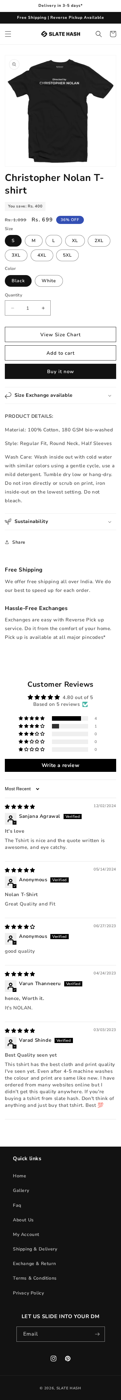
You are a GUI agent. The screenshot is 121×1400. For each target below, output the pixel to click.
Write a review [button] (60, 765)
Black (18, 281)
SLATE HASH (68, 1388)
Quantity (13, 295)
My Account (26, 1234)
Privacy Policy (28, 1293)
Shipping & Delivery (35, 1249)
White (49, 281)
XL (75, 241)
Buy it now (60, 371)
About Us (23, 1220)
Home (19, 1176)
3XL (16, 255)
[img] (20, 807)
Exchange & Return (34, 1264)
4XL (41, 255)
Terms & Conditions (35, 1278)
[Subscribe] (97, 1334)
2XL (99, 241)
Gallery (21, 1190)
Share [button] (18, 542)
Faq (17, 1205)
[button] (8, 34)
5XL (67, 255)
